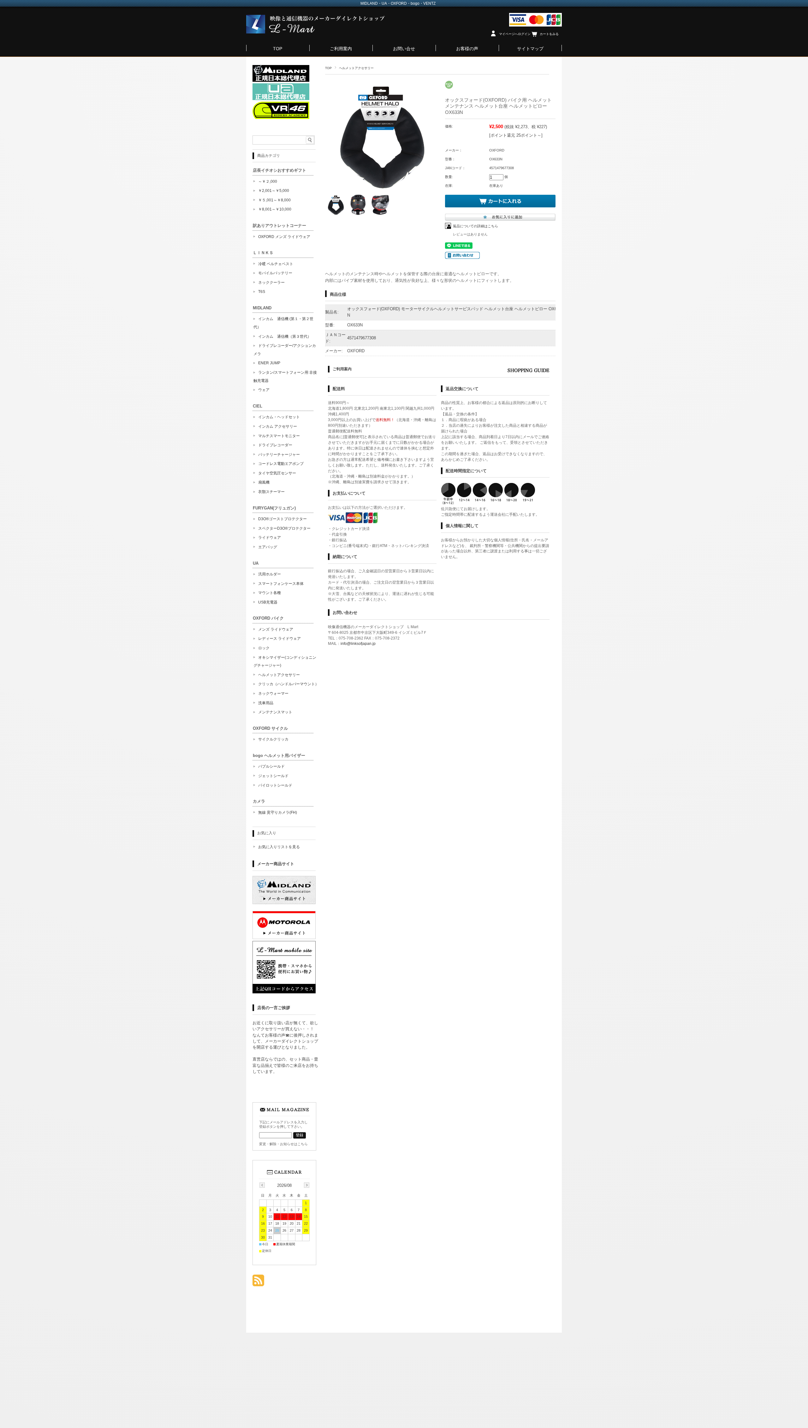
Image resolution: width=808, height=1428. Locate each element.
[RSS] (258, 1283)
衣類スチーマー (271, 492)
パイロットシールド (275, 785)
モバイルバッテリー (275, 273)
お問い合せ (404, 48)
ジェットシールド (273, 776)
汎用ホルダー (269, 574)
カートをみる (549, 34)
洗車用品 (265, 703)
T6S (261, 291)
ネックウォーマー (273, 693)
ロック (264, 648)
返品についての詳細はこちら (475, 226)
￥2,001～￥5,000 (273, 190)
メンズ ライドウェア (275, 629)
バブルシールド (271, 766)
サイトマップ (530, 48)
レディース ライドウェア (279, 638)
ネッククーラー (271, 282)
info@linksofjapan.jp (358, 643)
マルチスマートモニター (279, 436)
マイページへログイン (515, 34)
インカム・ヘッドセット (279, 417)
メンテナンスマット (275, 712)
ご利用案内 (341, 48)
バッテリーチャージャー (279, 454)
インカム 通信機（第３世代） (284, 336)
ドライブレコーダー (275, 445)
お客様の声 (467, 48)
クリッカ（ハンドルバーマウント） (288, 684)
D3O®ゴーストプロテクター (282, 519)
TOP (277, 48)
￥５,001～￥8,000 (274, 200)
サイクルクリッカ (273, 739)
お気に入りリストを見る (279, 847)
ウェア (264, 390)
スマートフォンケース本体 (281, 583)
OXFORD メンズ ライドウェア (284, 237)
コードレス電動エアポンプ (281, 463)
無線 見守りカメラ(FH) (277, 812)
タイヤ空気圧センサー (277, 473)
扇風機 (264, 482)
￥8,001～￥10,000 (274, 209)
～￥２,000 (267, 181)
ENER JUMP (269, 363)
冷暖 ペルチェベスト (275, 264)
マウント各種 (269, 593)
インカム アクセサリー (277, 426)
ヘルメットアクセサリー (356, 68)
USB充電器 (267, 602)
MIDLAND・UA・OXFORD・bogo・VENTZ (398, 3)
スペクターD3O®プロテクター (284, 528)
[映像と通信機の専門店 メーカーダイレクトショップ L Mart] (316, 31)
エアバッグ (267, 547)
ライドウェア (269, 537)
